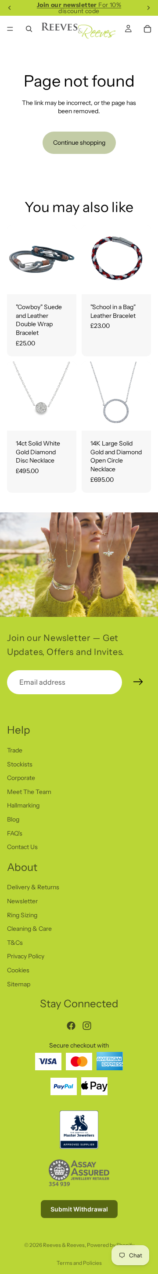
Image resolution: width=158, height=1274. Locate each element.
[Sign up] (138, 682)
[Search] (29, 28)
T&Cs (15, 943)
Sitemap (18, 984)
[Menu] (10, 29)
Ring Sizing (22, 915)
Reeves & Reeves (64, 1245)
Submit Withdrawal (79, 1209)
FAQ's (14, 833)
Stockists (19, 764)
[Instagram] (87, 1025)
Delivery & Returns (33, 887)
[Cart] (147, 28)
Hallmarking (23, 806)
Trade (14, 750)
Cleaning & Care (29, 929)
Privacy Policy (25, 957)
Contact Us (22, 847)
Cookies (18, 971)
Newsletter (22, 901)
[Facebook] (71, 1025)
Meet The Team (29, 792)
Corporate (21, 778)
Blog (13, 819)
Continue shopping (79, 142)
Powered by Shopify (110, 1245)
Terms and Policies (79, 1263)
